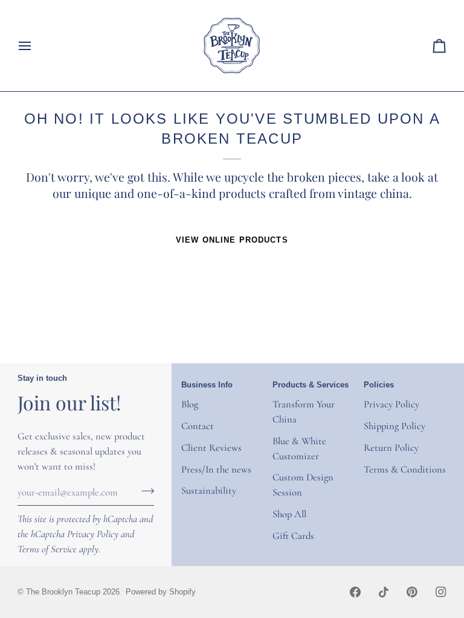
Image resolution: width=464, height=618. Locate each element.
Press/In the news (216, 470)
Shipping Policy (394, 426)
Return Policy (391, 448)
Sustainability (208, 491)
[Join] (144, 490)
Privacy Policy (92, 534)
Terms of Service (47, 549)
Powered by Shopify (161, 592)
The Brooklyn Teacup (63, 592)
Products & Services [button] (310, 385)
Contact (197, 426)
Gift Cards (293, 536)
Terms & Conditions (405, 470)
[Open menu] (36, 45)
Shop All (289, 514)
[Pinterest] (412, 592)
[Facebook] (355, 592)
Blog (189, 404)
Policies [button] (379, 385)
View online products (232, 240)
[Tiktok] (383, 592)
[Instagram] (441, 592)
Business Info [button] (207, 385)
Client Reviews (211, 448)
